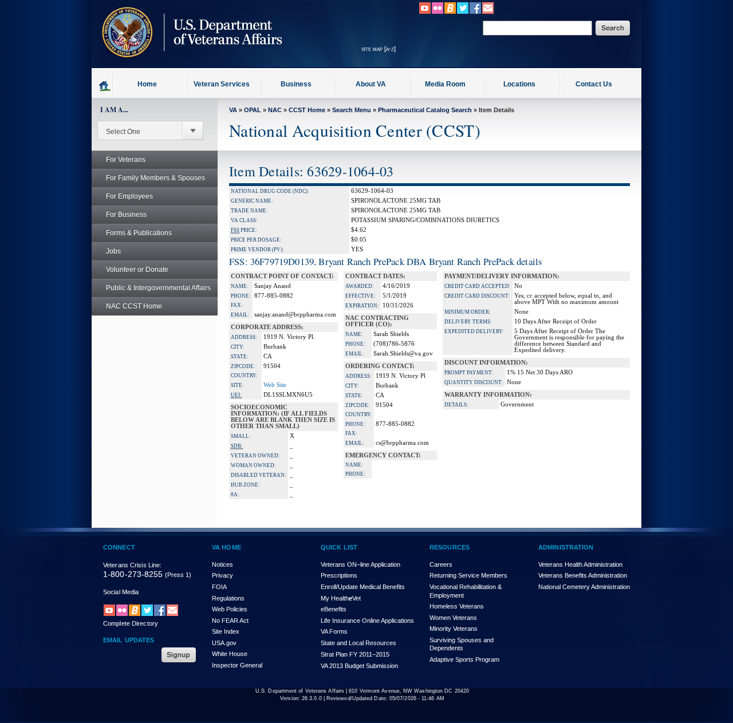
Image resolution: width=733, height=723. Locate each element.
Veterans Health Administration (580, 564)
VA (233, 109)
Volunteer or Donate (137, 270)
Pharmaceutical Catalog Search (425, 109)
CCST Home (307, 109)
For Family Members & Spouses (155, 178)
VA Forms (334, 631)
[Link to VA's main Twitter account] (462, 12)
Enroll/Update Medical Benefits (363, 586)
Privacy (222, 575)
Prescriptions (339, 575)
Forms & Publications (139, 233)
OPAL (252, 109)
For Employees (129, 196)
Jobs (113, 251)
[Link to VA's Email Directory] (488, 12)
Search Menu (351, 109)
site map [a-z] (378, 48)
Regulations (228, 598)
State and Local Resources (358, 642)
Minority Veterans (453, 628)
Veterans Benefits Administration (582, 575)
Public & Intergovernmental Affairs (158, 288)
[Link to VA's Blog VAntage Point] (450, 12)
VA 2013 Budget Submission (359, 665)
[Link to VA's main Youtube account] (425, 12)
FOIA (219, 586)
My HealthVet (341, 598)
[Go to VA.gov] (189, 65)
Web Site (274, 385)
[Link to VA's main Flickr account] (437, 12)
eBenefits (333, 609)
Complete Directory (130, 623)
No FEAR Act (230, 620)
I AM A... (114, 109)
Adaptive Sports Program (464, 659)
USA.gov (224, 642)
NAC (275, 109)
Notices (222, 564)
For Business (126, 215)
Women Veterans (453, 617)
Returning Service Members (468, 575)
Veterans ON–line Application (360, 564)
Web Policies (229, 609)
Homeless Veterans (456, 606)
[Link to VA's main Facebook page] (475, 12)
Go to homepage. (105, 85)
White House (229, 653)
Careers (440, 564)
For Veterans (125, 160)
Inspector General (237, 665)
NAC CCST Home (134, 306)
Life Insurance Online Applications (367, 620)
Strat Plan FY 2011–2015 (355, 654)
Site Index (225, 631)
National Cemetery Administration (584, 586)
